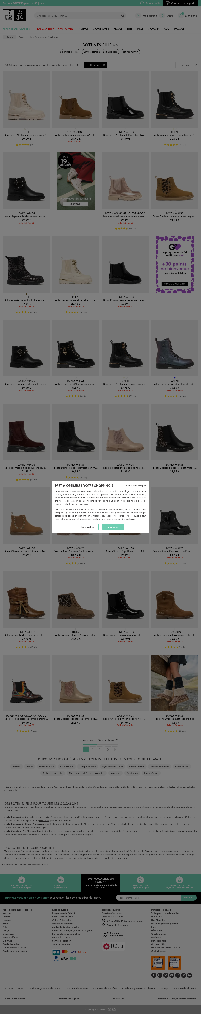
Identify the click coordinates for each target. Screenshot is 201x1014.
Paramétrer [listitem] (87, 527)
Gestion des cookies (123, 518)
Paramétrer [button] (102, 512)
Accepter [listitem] (113, 527)
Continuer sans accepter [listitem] (134, 485)
